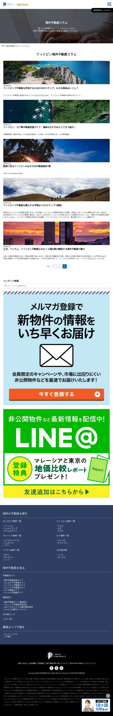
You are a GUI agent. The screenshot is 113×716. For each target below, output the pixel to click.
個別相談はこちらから (102, 10)
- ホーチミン (8, 557)
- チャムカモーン (10, 531)
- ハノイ (6, 560)
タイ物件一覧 (63, 535)
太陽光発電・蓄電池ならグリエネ (49, 687)
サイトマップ (90, 663)
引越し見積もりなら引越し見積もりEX (97, 679)
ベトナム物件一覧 (11, 550)
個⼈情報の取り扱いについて (57, 663)
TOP (3, 46)
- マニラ (60, 526)
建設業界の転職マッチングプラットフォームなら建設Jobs (41, 699)
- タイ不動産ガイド (11, 590)
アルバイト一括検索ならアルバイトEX (16, 679)
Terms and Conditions (76, 663)
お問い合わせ (23, 663)
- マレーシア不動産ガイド (14, 588)
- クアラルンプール (11, 540)
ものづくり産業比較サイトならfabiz (81, 690)
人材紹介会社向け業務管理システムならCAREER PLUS (44, 693)
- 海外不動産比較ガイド (13, 580)
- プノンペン (8, 526)
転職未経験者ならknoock (54, 679)
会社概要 (32, 663)
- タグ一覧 (7, 619)
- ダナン (6, 555)
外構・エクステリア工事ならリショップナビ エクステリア (32, 684)
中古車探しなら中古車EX (89, 681)
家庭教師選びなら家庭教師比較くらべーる (55, 690)
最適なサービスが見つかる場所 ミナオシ (30, 702)
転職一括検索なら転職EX (37, 679)
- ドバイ (60, 555)
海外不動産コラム (13, 46)
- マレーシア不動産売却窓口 (15, 605)
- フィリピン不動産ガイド (14, 585)
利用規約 (41, 663)
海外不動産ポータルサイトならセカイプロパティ (75, 699)
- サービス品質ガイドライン (15, 609)
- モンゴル (61, 557)
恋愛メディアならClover (101, 690)
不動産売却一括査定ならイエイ (54, 702)
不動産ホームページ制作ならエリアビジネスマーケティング (24, 681)
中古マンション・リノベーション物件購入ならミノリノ (62, 681)
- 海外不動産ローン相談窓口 (15, 602)
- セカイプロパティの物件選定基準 (18, 607)
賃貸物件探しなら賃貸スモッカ (73, 679)
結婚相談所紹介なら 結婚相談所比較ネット (27, 690)
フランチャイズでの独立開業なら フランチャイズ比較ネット (81, 687)
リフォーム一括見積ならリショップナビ (64, 684)
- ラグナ (60, 531)
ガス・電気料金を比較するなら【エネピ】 (24, 687)
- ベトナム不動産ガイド (13, 593)
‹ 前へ (48, 266)
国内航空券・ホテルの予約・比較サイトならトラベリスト (80, 696)
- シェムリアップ (10, 528)
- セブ (59, 528)
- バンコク (61, 540)
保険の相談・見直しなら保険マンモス (27, 705)
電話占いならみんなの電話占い (15, 693)
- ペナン (6, 545)
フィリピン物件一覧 (66, 521)
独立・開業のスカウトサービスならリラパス (80, 702)
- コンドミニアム (10, 634)
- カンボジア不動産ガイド (14, 583)
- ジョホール (8, 543)
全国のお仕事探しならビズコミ (50, 696)
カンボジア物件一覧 (12, 521)
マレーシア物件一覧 (12, 535)
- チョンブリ (62, 543)
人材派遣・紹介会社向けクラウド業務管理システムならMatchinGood (84, 693)
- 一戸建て (7, 637)
